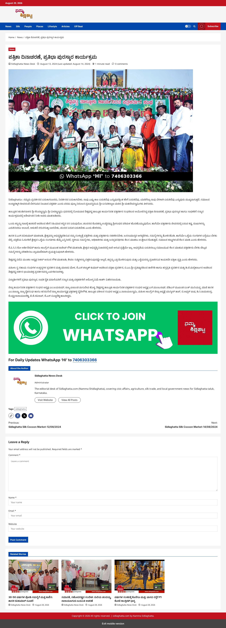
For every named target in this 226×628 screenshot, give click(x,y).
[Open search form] (194, 26)
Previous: (34, 424)
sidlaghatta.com (121, 615)
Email (12, 510)
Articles (65, 26)
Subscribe (213, 26)
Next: (191, 424)
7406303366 (85, 360)
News (8, 26)
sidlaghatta (20, 409)
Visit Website (45, 400)
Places (39, 26)
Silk (18, 26)
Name (12, 497)
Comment (14, 455)
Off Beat (78, 26)
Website (12, 523)
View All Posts (69, 400)
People (28, 26)
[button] (11, 415)
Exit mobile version (113, 623)
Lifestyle (52, 26)
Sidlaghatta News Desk (23, 63)
